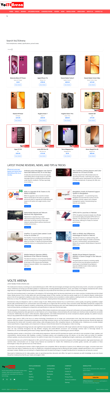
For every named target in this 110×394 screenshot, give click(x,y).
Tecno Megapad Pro (67, 149)
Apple (30, 371)
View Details (18, 85)
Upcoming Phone (33, 11)
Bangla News (71, 11)
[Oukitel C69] (92, 100)
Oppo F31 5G (18, 149)
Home (11, 11)
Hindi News (81, 11)
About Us (90, 11)
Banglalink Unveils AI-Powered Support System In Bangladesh (86, 192)
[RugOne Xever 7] (42, 100)
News (62, 11)
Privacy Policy (69, 377)
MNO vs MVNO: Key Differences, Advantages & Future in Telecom (84, 234)
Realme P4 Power (18, 113)
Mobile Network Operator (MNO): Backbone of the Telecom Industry (36, 255)
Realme (31, 379)
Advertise (67, 374)
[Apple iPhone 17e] (42, 64)
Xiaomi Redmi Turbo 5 (67, 78)
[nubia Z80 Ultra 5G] (42, 136)
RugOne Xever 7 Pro (67, 113)
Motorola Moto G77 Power (18, 78)
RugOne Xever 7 (42, 113)
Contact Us (98, 11)
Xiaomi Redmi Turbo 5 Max (92, 78)
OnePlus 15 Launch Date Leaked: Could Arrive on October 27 (37, 234)
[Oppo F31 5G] (18, 136)
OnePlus (31, 377)
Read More (27, 185)
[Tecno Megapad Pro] (67, 136)
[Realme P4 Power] (18, 100)
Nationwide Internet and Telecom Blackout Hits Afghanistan (35, 213)
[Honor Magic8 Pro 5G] (92, 136)
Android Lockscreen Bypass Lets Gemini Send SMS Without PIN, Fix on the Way (38, 171)
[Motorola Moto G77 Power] (18, 64)
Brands (23, 11)
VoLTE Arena (96, 381)
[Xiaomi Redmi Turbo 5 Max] (92, 64)
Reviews (49, 379)
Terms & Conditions (70, 379)
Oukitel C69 (92, 113)
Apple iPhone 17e (43, 78)
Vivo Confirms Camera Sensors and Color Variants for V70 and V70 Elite (87, 171)
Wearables (50, 374)
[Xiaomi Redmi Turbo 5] (67, 64)
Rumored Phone (47, 11)
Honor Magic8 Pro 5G (92, 149)
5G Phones (50, 371)
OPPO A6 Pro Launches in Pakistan (85, 213)
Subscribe (95, 377)
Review (56, 11)
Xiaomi (31, 374)
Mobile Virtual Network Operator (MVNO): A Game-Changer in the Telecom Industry (87, 256)
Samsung (31, 369)
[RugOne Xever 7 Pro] (67, 100)
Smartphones (51, 369)
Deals (17, 11)
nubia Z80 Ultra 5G (42, 149)
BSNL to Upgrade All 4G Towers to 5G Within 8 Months (37, 192)
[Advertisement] (55, 28)
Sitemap (67, 382)
